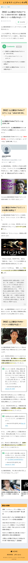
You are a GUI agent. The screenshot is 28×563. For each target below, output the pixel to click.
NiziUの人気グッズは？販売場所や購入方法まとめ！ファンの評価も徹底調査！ (13, 518)
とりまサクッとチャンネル (14, 2)
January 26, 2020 (10, 388)
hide (19, 46)
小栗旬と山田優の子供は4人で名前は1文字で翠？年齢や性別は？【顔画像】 (13, 539)
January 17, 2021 (10, 464)
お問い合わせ (17, 554)
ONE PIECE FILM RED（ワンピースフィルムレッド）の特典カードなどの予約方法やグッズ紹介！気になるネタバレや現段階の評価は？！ (13, 526)
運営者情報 (10, 554)
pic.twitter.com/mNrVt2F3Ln (15, 459)
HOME (15, 551)
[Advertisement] (14, 89)
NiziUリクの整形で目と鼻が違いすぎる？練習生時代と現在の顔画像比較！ (13, 534)
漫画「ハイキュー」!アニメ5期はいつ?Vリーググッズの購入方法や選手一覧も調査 (13, 512)
